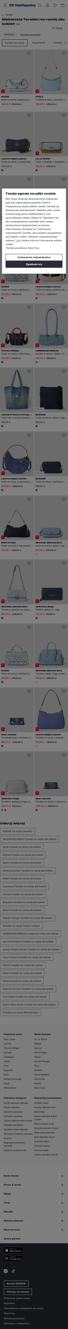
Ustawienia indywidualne (34, 257)
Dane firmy (33, 248)
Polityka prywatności (16, 248)
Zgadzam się (34, 264)
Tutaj (18, 240)
